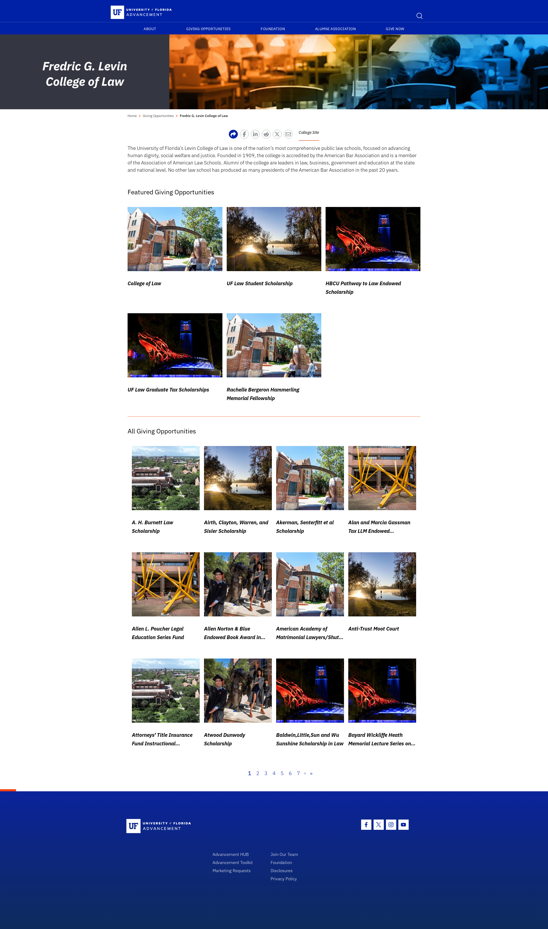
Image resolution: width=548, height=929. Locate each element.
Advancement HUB (231, 854)
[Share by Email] (289, 135)
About (150, 29)
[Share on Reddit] (267, 135)
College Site (309, 132)
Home (132, 116)
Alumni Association (335, 29)
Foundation (273, 29)
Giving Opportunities (208, 29)
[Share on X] (278, 135)
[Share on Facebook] (245, 135)
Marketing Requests (232, 870)
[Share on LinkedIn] (256, 135)
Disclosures (282, 870)
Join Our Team (284, 854)
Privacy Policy (284, 879)
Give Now (395, 29)
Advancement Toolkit (233, 862)
